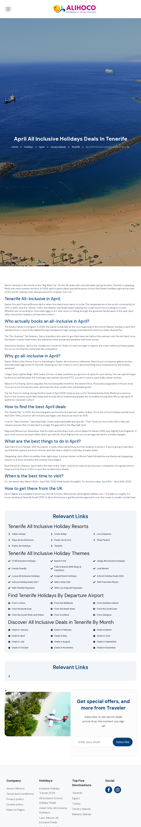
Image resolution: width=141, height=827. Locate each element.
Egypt (76, 798)
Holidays (28, 146)
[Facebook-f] (108, 789)
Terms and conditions (20, 794)
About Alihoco (15, 788)
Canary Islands (58, 146)
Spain (42, 146)
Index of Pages (15, 810)
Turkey (76, 803)
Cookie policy (14, 804)
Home (15, 146)
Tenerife (76, 146)
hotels (67, 421)
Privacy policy (15, 799)
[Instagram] (117, 789)
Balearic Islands (81, 814)
